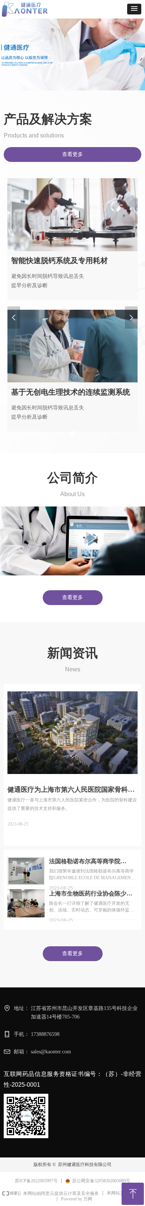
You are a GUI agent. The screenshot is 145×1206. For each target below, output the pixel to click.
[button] (134, 9)
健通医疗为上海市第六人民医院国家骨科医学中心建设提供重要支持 (71, 790)
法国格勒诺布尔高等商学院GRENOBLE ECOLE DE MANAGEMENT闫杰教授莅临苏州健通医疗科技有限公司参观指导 (92, 862)
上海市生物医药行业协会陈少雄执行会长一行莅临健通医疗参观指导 (90, 894)
